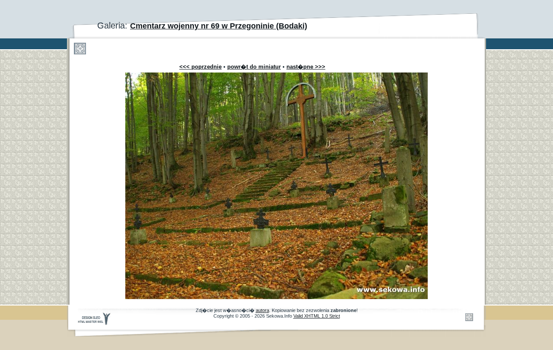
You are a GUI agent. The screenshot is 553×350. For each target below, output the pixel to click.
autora (262, 310)
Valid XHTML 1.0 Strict (316, 315)
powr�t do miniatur (254, 66)
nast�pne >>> (305, 66)
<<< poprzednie (200, 66)
